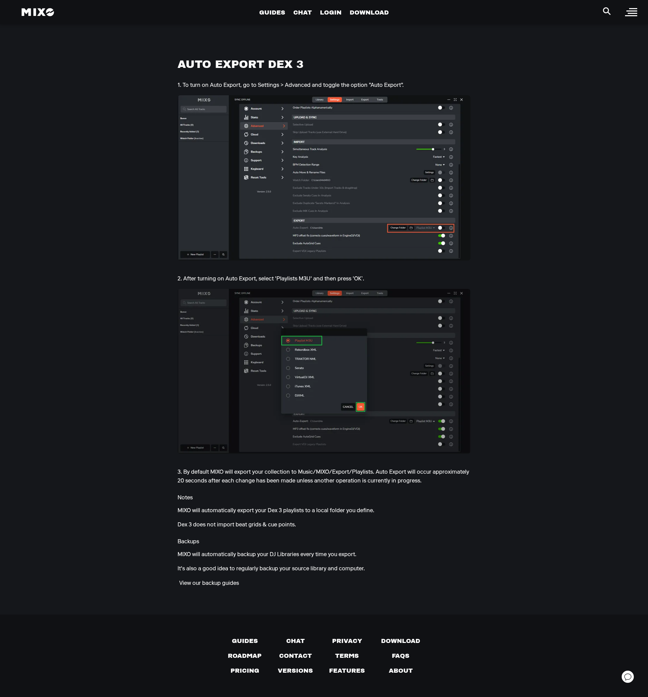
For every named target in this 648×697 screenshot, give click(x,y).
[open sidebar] (631, 12)
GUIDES (272, 12)
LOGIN (331, 12)
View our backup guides (209, 583)
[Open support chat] (627, 676)
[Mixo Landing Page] (38, 12)
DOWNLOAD (369, 12)
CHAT (302, 12)
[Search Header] (606, 11)
